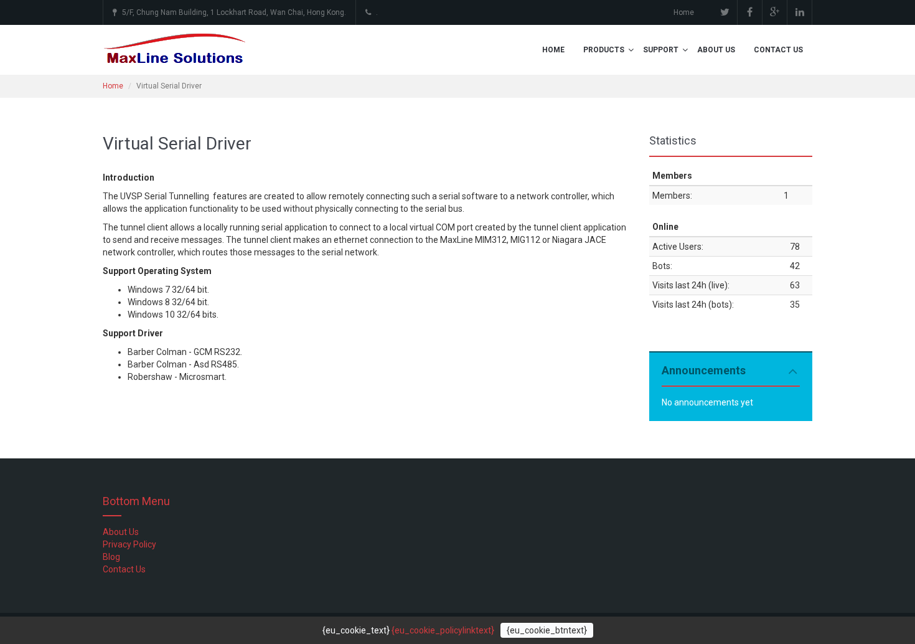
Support (660, 49)
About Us (716, 49)
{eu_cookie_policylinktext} (443, 630)
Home (683, 12)
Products (603, 49)
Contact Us (778, 49)
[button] (631, 50)
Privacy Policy (129, 544)
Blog (111, 557)
